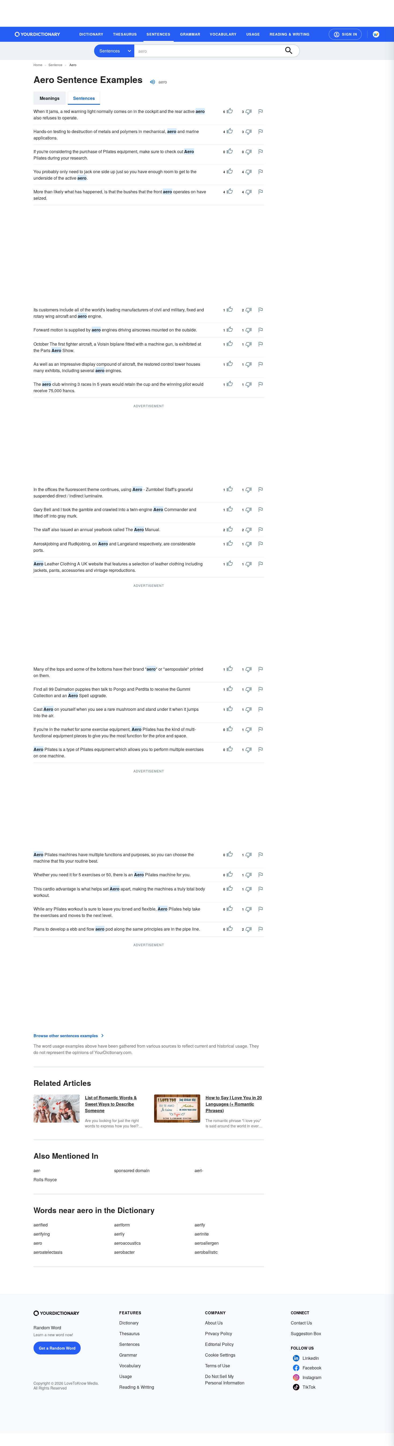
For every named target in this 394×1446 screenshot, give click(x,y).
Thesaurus (129, 1333)
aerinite (202, 1234)
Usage (125, 1376)
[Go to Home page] (37, 34)
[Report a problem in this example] (260, 111)
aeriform (122, 1225)
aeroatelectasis (48, 1252)
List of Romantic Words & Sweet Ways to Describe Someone (111, 1103)
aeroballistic (206, 1252)
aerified (41, 1225)
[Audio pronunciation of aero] (152, 82)
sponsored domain (132, 1170)
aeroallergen (207, 1243)
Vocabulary (130, 1365)
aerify (200, 1225)
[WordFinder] (376, 34)
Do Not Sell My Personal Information (224, 1379)
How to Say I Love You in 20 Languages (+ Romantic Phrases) (234, 1103)
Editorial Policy (219, 1344)
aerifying (42, 1234)
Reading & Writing (136, 1387)
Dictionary (129, 1323)
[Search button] (291, 51)
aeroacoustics (127, 1243)
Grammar (128, 1355)
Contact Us (301, 1323)
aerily (119, 1234)
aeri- (199, 1170)
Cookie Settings (220, 1355)
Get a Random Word (57, 1348)
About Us (214, 1323)
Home (38, 64)
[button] (345, 34)
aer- (37, 1170)
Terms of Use (217, 1365)
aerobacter (124, 1252)
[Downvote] (248, 111)
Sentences (109, 51)
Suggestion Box (306, 1333)
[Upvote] (229, 111)
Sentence (55, 64)
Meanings (50, 98)
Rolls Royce (45, 1179)
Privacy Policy (218, 1333)
